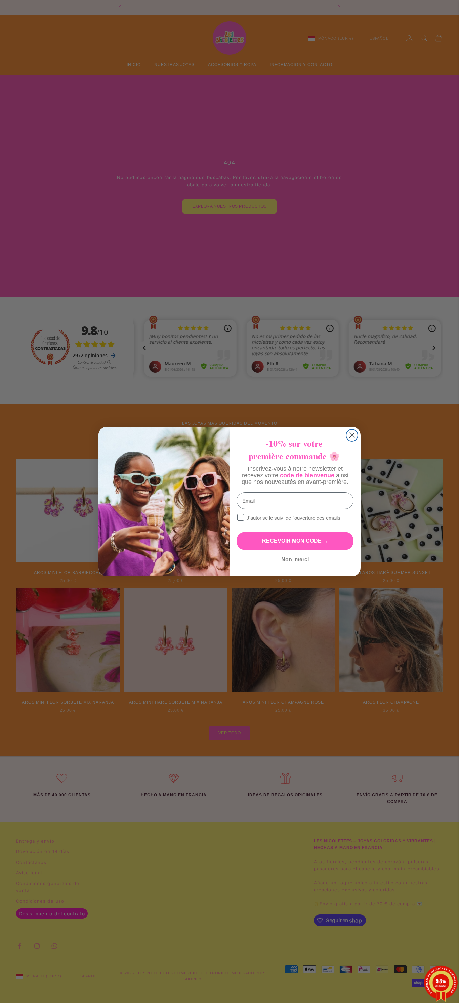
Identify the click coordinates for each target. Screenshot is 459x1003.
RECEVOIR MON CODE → (295, 541)
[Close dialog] (352, 435)
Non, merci (295, 559)
